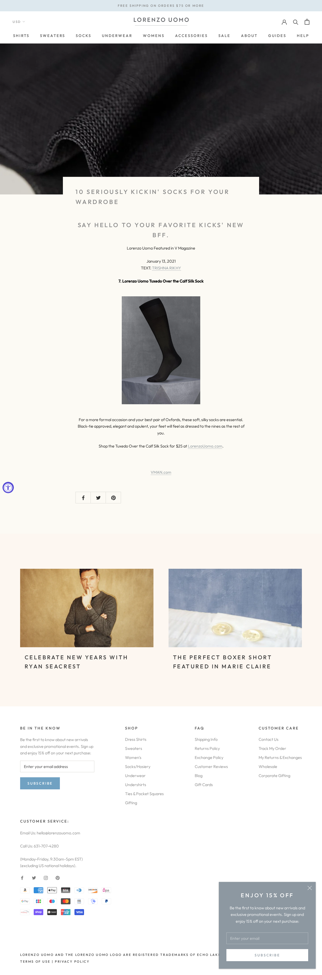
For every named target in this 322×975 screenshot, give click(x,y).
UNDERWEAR (117, 35)
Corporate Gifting (274, 775)
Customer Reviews (211, 766)
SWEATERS (52, 35)
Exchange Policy (209, 757)
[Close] (309, 888)
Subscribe (267, 955)
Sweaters (133, 748)
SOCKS (83, 35)
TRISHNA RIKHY (166, 267)
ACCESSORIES (191, 35)
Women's (133, 757)
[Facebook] (22, 877)
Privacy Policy (72, 961)
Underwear (135, 775)
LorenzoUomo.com (205, 446)
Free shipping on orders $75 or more (161, 6)
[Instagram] (46, 877)
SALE (224, 35)
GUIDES (277, 35)
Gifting (131, 802)
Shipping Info (206, 739)
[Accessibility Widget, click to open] (8, 487)
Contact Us (268, 739)
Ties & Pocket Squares (144, 793)
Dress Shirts (135, 739)
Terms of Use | (36, 961)
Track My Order (272, 748)
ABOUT (249, 35)
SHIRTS (21, 35)
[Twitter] (34, 877)
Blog (199, 775)
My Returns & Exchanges (280, 757)
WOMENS (154, 35)
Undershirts (135, 784)
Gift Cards (204, 784)
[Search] (295, 21)
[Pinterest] (58, 877)
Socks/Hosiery (137, 766)
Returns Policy (207, 748)
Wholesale (268, 766)
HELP (303, 35)
